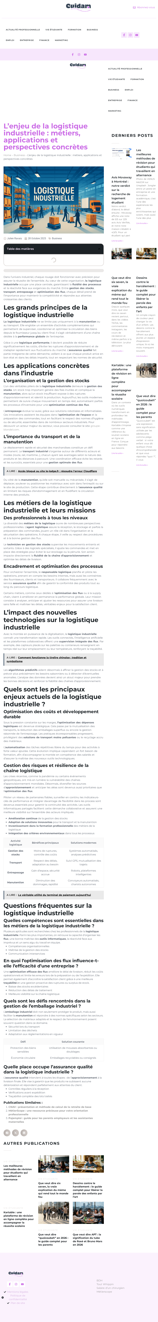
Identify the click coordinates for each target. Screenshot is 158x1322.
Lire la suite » (117, 241)
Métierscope (104, 1291)
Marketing (61, 40)
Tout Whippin (105, 1284)
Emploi (10, 40)
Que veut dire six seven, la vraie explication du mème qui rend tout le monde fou (122, 290)
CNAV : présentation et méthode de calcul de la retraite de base (49, 1107)
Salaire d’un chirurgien (111, 1288)
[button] (99, 249)
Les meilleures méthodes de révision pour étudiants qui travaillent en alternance (145, 162)
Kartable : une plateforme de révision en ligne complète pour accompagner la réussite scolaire (121, 382)
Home (7, 155)
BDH (99, 1280)
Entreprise (27, 40)
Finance (44, 40)
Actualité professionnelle (23, 30)
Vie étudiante (54, 30)
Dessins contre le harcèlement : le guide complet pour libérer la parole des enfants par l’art (146, 294)
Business (92, 30)
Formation (74, 30)
